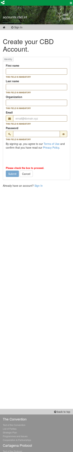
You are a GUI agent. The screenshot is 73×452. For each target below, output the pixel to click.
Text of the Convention (14, 424)
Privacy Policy (51, 147)
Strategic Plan (10, 432)
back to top (63, 412)
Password (12, 128)
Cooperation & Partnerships (17, 439)
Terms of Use (52, 144)
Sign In (20, 27)
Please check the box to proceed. (25, 168)
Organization (14, 97)
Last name (12, 81)
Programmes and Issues (15, 436)
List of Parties (9, 428)
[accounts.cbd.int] (27, 12)
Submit (12, 174)
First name (12, 65)
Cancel (26, 174)
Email (9, 112)
